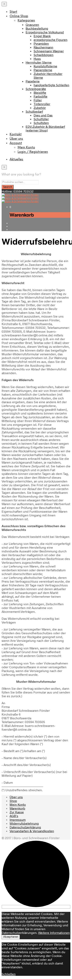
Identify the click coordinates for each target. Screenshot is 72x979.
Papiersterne (43, 70)
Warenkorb (17, 808)
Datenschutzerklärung (25, 827)
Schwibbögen (43, 55)
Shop (13, 801)
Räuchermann (43, 47)
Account (16, 143)
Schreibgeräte (36, 89)
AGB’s (14, 816)
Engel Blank (42, 36)
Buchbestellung (37, 28)
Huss (37, 58)
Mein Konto (26, 147)
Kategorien (26, 20)
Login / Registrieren (33, 152)
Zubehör (40, 107)
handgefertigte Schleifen (51, 85)
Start (13, 12)
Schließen (9, 974)
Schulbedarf (34, 111)
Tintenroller (42, 104)
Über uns (16, 138)
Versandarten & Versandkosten (32, 831)
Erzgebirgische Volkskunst (45, 32)
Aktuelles (16, 159)
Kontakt (16, 134)
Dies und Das (43, 115)
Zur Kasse (17, 812)
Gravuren (32, 24)
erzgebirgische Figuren (50, 40)
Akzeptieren (10, 936)
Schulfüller (41, 119)
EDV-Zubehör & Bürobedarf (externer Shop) (45, 128)
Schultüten (41, 123)
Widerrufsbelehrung (24, 823)
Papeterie (33, 81)
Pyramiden (41, 43)
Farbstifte (40, 96)
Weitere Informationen (54, 932)
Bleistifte (40, 92)
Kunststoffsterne (45, 66)
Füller (38, 100)
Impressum (18, 819)
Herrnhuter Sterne (39, 62)
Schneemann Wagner (49, 51)
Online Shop (19, 16)
